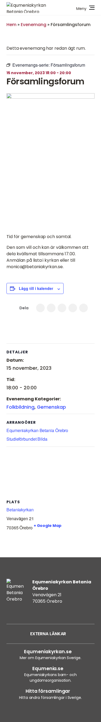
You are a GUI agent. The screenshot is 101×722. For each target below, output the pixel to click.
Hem (11, 24)
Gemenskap (51, 407)
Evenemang (33, 24)
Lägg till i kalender (36, 288)
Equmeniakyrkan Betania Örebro (37, 430)
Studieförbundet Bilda (26, 439)
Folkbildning (20, 407)
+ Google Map (47, 525)
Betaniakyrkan (20, 510)
